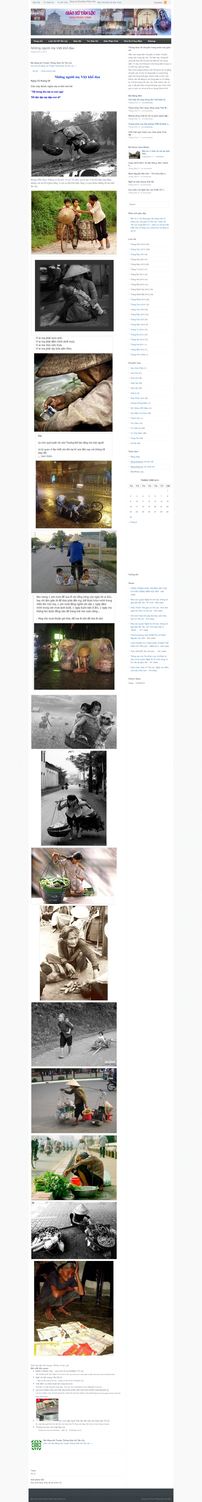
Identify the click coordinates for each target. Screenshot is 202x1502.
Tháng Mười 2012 (138, 299)
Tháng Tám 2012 (138, 309)
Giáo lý (134, 393)
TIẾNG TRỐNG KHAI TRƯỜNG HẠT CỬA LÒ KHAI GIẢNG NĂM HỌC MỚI (149, 590)
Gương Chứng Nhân (139, 403)
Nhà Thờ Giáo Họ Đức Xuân (109, 2)
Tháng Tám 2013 (138, 249)
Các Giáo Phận (137, 368)
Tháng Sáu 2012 (138, 319)
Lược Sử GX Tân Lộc (58, 41)
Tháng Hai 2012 (137, 339)
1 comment (159, 156)
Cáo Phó (134, 373)
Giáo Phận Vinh (111, 41)
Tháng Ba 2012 (137, 334)
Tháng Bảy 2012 (138, 314)
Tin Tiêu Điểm (137, 433)
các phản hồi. (143, 466)
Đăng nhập (135, 456)
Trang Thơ (135, 438)
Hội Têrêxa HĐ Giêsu (140, 408)
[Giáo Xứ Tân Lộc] (101, 22)
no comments (147, 102)
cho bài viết (142, 461)
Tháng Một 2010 (137, 349)
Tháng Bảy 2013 (138, 254)
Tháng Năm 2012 (138, 324)
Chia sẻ (134, 378)
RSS (165, 2)
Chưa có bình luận (48, 71)
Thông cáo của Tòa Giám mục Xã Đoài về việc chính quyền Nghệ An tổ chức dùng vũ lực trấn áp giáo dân (149, 659)
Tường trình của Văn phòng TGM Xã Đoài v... (149, 124)
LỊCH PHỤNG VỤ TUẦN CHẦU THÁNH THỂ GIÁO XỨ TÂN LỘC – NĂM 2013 (150, 644)
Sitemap (151, 41)
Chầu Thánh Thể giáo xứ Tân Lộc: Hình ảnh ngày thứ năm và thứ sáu (149, 609)
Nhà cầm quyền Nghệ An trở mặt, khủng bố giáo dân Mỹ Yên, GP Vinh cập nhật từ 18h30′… (149, 626)
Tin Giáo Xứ (48, 2)
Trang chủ (38, 41)
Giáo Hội (36, 2)
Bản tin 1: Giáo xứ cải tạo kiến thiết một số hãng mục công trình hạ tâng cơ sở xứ (150, 227)
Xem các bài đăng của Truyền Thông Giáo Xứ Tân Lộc (53, 65)
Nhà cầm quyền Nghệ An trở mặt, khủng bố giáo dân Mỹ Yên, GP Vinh (149, 601)
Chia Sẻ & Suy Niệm (133, 41)
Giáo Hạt (134, 383)
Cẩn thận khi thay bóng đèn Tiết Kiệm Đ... (147, 100)
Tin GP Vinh (62, 2)
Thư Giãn (135, 423)
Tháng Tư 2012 (137, 329)
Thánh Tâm (135, 418)
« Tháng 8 (132, 522)
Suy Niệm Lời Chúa (139, 413)
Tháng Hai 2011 (137, 344)
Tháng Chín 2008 (138, 354)
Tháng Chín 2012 (138, 304)
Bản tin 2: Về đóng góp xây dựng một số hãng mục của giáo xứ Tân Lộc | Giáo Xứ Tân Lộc (148, 221)
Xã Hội (35, 71)
